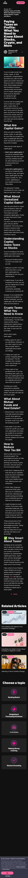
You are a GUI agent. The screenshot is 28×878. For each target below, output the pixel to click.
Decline (8, 876)
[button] (22, 52)
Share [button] (15, 594)
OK (7, 873)
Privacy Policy (6, 869)
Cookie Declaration (20, 866)
